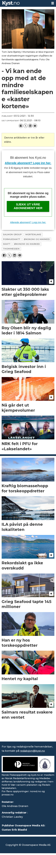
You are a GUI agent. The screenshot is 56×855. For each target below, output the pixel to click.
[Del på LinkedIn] (30, 126)
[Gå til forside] (24, 3)
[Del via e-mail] (35, 126)
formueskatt (11, 239)
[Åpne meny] (53, 3)
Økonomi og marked (37, 239)
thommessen (11, 249)
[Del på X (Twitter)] (25, 126)
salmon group (12, 234)
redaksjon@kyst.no (32, 750)
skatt (6, 244)
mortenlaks (33, 234)
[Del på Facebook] (21, 126)
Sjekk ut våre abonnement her (28, 206)
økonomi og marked (27, 244)
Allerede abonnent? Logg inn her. (28, 163)
